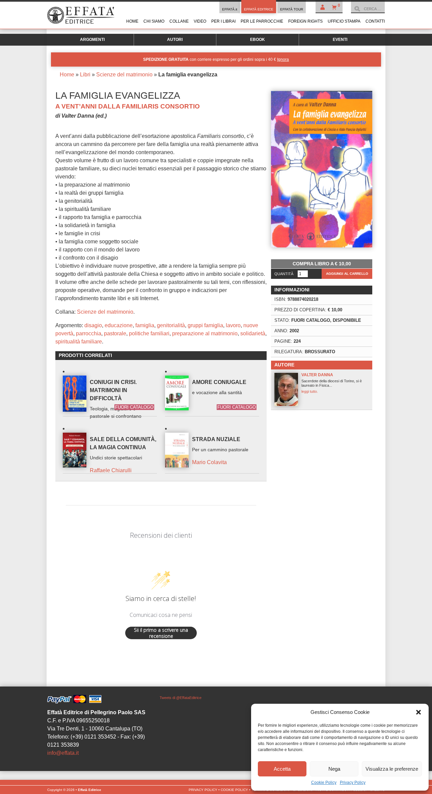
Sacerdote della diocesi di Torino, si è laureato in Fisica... (331, 382)
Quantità (283, 274)
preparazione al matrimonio (205, 333)
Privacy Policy (353, 782)
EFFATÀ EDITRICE (258, 9)
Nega (334, 769)
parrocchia (88, 333)
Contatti (375, 21)
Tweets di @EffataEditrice (180, 698)
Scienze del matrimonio (124, 74)
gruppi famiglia (205, 325)
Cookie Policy (323, 782)
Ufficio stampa (344, 21)
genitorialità (171, 325)
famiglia (144, 325)
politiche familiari (149, 333)
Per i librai (223, 21)
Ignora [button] (283, 59)
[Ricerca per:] (368, 8)
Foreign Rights (305, 21)
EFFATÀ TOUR (291, 9)
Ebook (257, 39)
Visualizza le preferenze (392, 769)
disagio (93, 325)
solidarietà (252, 333)
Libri (85, 74)
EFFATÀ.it (229, 9)
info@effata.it (63, 753)
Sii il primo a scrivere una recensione (161, 633)
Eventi (340, 39)
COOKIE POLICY (234, 790)
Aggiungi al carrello (347, 273)
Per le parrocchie (262, 21)
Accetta (282, 769)
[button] (418, 712)
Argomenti (92, 39)
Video (200, 21)
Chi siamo (153, 21)
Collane (179, 21)
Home (132, 21)
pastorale (115, 333)
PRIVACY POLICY (203, 790)
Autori (175, 39)
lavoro (233, 325)
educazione (119, 325)
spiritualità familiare (78, 341)
